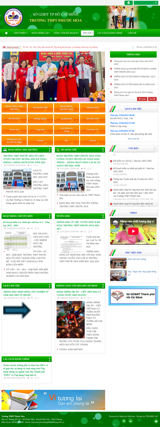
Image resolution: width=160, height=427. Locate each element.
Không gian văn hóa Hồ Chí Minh (14, 140)
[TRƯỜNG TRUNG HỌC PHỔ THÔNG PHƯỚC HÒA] (13, 17)
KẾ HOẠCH (14, 118)
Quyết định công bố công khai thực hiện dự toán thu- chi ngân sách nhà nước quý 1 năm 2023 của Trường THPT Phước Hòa (134, 156)
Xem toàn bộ (133, 139)
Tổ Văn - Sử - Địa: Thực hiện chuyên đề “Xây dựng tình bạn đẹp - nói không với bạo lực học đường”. (60, 47)
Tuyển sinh (14, 129)
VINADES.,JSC (152, 416)
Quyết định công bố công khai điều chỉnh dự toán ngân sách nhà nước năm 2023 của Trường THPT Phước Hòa (134, 170)
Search (93, 140)
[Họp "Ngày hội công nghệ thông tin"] (118, 275)
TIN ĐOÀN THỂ (40, 107)
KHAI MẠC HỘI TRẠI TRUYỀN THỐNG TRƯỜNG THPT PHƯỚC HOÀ (78, 205)
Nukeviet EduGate (127, 416)
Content (40, 140)
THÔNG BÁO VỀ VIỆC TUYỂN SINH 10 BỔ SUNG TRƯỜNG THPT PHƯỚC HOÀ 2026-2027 (78, 225)
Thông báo (133, 54)
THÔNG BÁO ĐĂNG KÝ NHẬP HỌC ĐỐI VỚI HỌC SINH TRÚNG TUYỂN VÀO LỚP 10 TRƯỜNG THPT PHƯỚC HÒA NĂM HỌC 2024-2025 (80, 256)
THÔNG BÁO (93, 107)
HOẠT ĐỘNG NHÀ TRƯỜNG (14, 107)
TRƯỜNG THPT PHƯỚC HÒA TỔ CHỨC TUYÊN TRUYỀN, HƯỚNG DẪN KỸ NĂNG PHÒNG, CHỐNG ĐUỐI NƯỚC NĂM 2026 (24, 159)
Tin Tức (87, 33)
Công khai (40, 129)
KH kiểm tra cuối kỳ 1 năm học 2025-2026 (132, 185)
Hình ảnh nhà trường (137, 259)
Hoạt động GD (40, 33)
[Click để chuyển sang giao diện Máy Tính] (130, 421)
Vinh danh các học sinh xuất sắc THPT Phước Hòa (79, 197)
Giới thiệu (20, 33)
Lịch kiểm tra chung (66, 129)
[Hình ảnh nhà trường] (118, 263)
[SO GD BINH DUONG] (53, 400)
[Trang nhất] (6, 33)
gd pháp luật (66, 118)
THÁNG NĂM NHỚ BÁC (71, 349)
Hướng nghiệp (40, 118)
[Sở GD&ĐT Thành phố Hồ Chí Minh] (133, 295)
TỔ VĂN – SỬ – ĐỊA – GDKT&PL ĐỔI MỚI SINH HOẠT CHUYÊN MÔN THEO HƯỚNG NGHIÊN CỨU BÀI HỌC (27, 272)
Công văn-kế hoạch (65, 33)
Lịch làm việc (93, 129)
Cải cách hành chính (110, 33)
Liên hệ (132, 33)
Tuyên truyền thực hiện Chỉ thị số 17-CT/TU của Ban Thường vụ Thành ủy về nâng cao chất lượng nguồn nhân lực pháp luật (27, 199)
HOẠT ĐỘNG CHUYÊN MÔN (66, 107)
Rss (66, 140)
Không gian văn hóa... (18, 41)
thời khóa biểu (92, 118)
